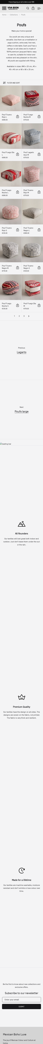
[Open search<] (28, 8)
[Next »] (28, 316)
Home (4, 15)
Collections (14, 15)
